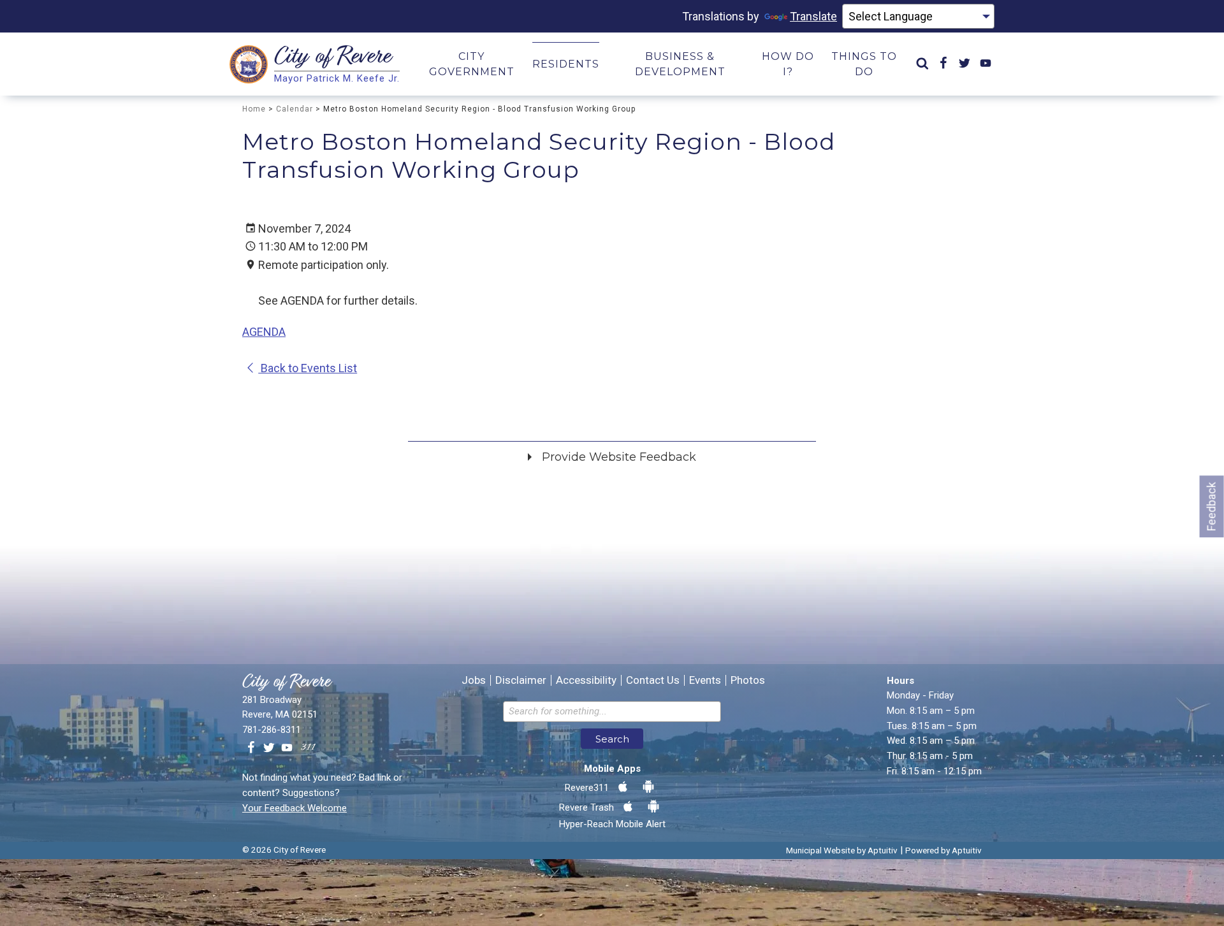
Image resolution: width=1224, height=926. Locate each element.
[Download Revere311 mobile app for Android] (648, 787)
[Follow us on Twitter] (269, 748)
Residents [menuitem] (565, 64)
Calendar (294, 109)
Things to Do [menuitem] (864, 64)
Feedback (1211, 506)
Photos (748, 680)
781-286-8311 (271, 729)
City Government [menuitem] (471, 64)
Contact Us (653, 680)
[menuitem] (922, 64)
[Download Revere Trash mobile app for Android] (653, 807)
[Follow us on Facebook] (251, 748)
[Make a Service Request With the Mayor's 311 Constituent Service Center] (307, 748)
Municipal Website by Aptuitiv (842, 850)
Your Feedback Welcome (294, 808)
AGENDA (264, 331)
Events (705, 680)
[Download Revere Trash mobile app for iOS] (628, 807)
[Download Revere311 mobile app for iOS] (623, 787)
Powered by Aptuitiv (943, 850)
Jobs (474, 680)
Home (254, 109)
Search (612, 739)
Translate (813, 16)
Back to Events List (307, 368)
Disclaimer (520, 680)
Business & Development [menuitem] (680, 64)
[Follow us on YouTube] (287, 748)
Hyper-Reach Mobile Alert (612, 824)
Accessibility (586, 680)
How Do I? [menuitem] (788, 64)
